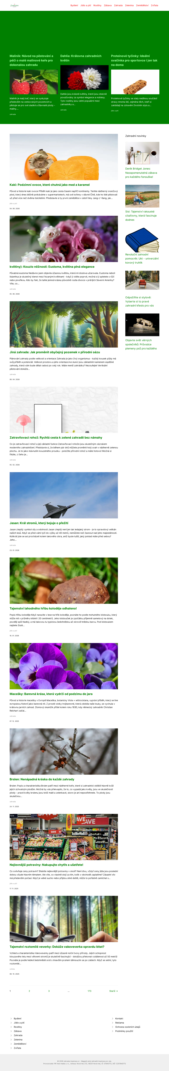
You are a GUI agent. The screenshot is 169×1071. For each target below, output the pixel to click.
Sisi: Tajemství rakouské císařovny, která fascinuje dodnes (141, 215)
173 (89, 991)
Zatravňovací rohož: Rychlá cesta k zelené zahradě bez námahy (56, 437)
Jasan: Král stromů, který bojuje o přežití (39, 523)
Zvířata (154, 5)
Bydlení (74, 5)
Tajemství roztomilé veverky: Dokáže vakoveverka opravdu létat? (57, 946)
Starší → (113, 991)
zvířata (12, 969)
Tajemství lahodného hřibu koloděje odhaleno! (43, 608)
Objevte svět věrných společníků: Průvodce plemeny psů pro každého (141, 344)
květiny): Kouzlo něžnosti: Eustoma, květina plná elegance (52, 266)
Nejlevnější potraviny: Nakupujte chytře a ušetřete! (46, 865)
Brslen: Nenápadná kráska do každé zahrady (42, 779)
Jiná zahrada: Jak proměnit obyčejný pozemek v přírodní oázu (55, 352)
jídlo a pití (114, 111)
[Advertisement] (84, 35)
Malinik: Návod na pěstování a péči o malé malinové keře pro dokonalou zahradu (31, 60)
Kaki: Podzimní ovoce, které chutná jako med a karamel (50, 185)
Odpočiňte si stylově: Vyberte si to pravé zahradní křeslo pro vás (139, 301)
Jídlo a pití (85, 5)
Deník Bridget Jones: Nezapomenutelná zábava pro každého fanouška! (141, 172)
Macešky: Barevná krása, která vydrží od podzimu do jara (51, 694)
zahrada (13, 114)
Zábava (108, 5)
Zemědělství (142, 5)
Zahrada (118, 5)
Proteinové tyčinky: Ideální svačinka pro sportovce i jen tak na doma (134, 60)
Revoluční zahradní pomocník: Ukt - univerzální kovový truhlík (142, 258)
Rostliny (97, 5)
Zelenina (129, 5)
